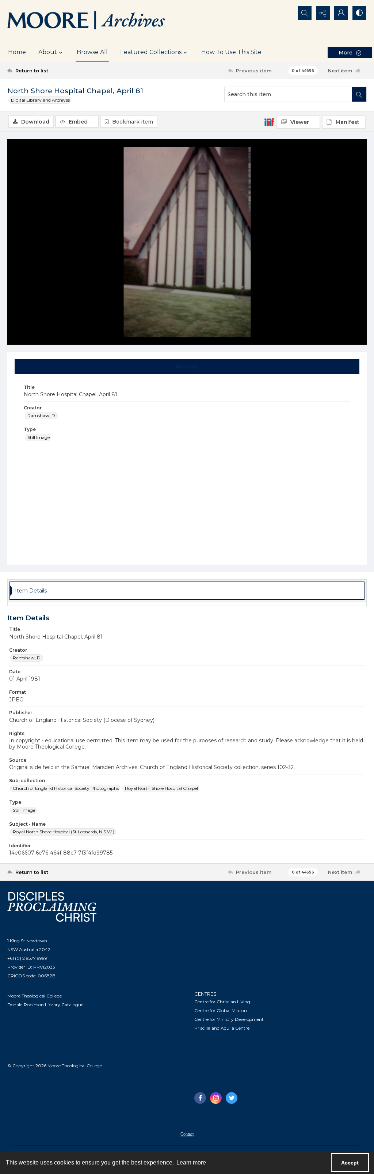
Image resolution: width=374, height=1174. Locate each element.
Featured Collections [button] (151, 52)
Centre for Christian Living (222, 1001)
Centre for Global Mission (220, 1010)
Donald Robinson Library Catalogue (45, 1004)
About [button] (47, 52)
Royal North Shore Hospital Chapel (161, 788)
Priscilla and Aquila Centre (221, 1028)
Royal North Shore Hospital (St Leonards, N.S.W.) (63, 831)
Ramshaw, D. (41, 415)
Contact (187, 1134)
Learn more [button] (191, 1162)
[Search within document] (359, 94)
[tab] (187, 367)
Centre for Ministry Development (229, 1019)
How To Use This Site (231, 52)
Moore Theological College (34, 996)
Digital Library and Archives (40, 100)
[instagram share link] (216, 1098)
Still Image (38, 437)
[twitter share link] (231, 1098)
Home (17, 52)
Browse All (92, 52)
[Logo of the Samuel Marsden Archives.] (86, 21)
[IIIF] (269, 121)
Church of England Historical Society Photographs (66, 788)
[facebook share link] (200, 1098)
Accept (350, 1163)
